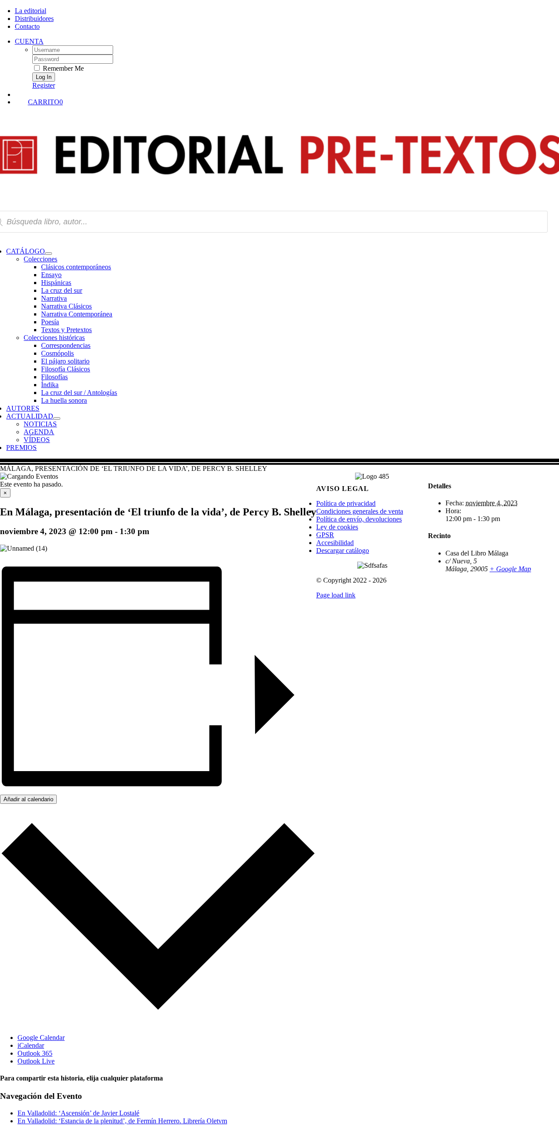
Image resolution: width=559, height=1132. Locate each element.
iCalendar (30, 1045)
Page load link (335, 595)
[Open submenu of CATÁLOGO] (48, 253)
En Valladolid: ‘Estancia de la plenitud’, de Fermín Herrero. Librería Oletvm (122, 1121)
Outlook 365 (34, 1053)
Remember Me (62, 68)
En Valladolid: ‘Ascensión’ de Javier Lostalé (78, 1113)
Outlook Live (36, 1061)
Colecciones (40, 259)
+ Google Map (510, 569)
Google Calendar (41, 1037)
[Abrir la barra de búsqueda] (288, 93)
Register (43, 85)
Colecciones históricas (54, 337)
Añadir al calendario (28, 799)
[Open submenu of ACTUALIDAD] (56, 418)
